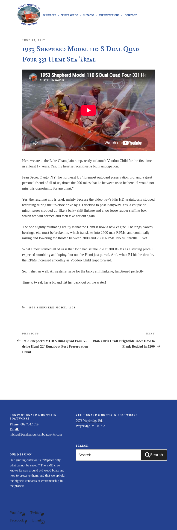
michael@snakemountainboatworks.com (36, 434)
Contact (131, 15)
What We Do (69, 15)
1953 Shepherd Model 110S (52, 307)
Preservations (109, 15)
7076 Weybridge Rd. (89, 420)
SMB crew (53, 465)
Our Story (49, 15)
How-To (88, 15)
